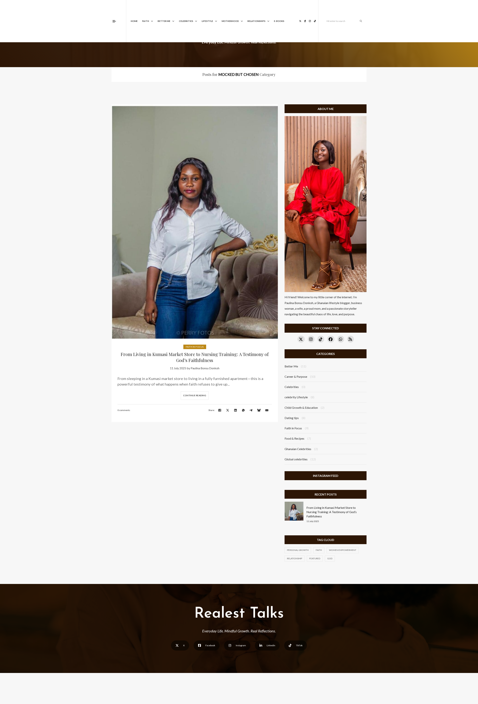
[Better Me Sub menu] (173, 21)
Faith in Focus (195, 346)
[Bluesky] (259, 410)
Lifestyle (207, 21)
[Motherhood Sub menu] (242, 21)
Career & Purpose (296, 376)
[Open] (114, 21)
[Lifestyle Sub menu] (216, 21)
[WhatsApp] (243, 410)
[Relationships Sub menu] (268, 21)
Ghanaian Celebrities (298, 449)
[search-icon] (361, 21)
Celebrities (186, 21)
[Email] (267, 410)
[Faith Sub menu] (152, 21)
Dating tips (292, 418)
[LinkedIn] (235, 410)
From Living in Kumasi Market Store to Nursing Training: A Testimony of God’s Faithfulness (195, 357)
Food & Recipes (294, 438)
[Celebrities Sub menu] (196, 21)
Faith (145, 21)
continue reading (194, 395)
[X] (227, 410)
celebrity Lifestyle (296, 397)
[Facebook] (220, 410)
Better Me (164, 21)
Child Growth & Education (301, 407)
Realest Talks (239, 613)
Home (134, 21)
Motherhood (230, 21)
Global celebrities (296, 459)
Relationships (256, 21)
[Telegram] (251, 410)
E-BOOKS (279, 21)
